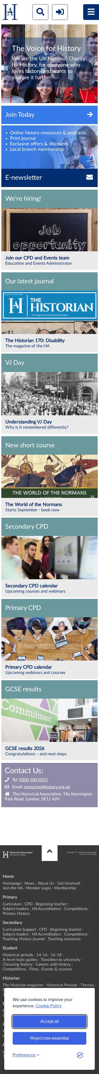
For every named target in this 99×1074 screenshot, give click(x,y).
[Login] (60, 12)
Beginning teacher (51, 904)
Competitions (76, 909)
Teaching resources (64, 939)
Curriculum (12, 904)
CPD (28, 904)
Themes (87, 985)
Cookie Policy (49, 1006)
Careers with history (53, 964)
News (30, 883)
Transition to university (61, 960)
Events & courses (57, 969)
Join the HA (13, 888)
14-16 (42, 955)
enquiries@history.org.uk (47, 787)
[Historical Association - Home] (17, 856)
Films (34, 969)
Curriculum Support (19, 930)
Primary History (16, 914)
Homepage (12, 883)
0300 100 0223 (33, 780)
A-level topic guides (20, 960)
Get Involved (68, 883)
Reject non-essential (49, 1038)
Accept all (49, 1021)
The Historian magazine (23, 985)
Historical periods (18, 955)
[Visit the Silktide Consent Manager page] (80, 1055)
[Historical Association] (10, 13)
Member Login (38, 888)
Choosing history (17, 964)
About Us (46, 883)
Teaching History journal (24, 939)
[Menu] (91, 12)
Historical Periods (61, 985)
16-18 (56, 955)
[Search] (40, 12)
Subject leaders (16, 909)
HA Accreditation (46, 909)
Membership (65, 888)
